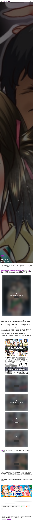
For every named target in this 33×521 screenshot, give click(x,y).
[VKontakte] (29, 506)
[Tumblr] (24, 506)
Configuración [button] (4, 519)
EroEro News (3, 261)
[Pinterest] (19, 506)
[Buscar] (31, 1)
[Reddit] (27, 506)
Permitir (16, 297)
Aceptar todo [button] (9, 519)
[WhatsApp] (22, 506)
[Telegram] (2, 509)
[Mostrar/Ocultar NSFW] (30, 1)
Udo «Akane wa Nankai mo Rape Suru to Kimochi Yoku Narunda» (12, 270)
